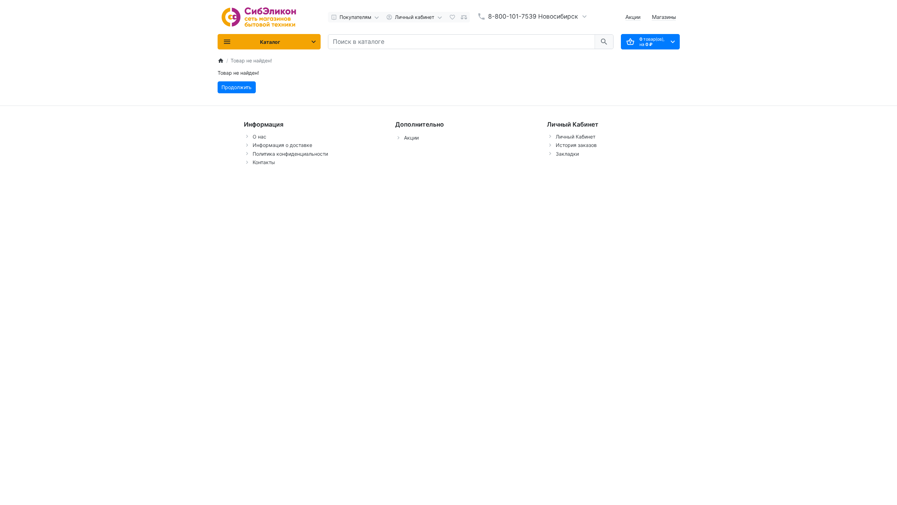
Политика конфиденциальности (290, 154)
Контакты (264, 162)
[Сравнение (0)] (464, 17)
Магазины (664, 17)
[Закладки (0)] (452, 17)
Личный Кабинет (575, 137)
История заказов (576, 145)
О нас (259, 137)
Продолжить (236, 87)
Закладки (567, 154)
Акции (633, 17)
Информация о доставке (282, 145)
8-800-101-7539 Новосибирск (533, 16)
